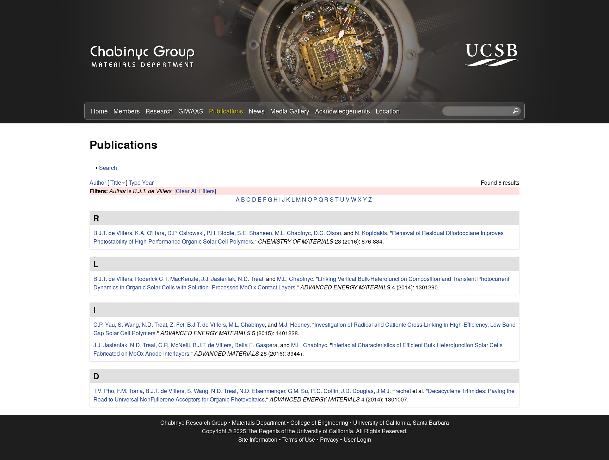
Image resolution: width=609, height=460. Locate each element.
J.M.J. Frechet (393, 391)
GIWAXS (190, 110)
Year (148, 182)
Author (98, 182)
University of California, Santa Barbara (401, 422)
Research (159, 110)
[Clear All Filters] (195, 191)
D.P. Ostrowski (185, 233)
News (257, 110)
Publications (226, 110)
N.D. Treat (250, 279)
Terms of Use (298, 439)
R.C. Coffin (324, 391)
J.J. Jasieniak (218, 279)
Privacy (329, 439)
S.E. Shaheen (254, 233)
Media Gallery (289, 110)
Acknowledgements (342, 110)
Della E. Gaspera (255, 345)
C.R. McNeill (174, 345)
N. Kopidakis (371, 233)
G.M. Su (298, 391)
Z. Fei (177, 324)
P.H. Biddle (220, 233)
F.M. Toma (130, 391)
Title (115, 182)
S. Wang (128, 324)
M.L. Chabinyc (293, 233)
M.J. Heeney (293, 324)
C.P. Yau (104, 324)
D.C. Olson (327, 233)
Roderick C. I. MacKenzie (166, 279)
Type (135, 182)
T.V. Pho (103, 391)
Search (108, 168)
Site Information (257, 439)
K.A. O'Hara (150, 233)
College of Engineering (319, 422)
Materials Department (258, 422)
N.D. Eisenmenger (262, 391)
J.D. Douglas (357, 391)
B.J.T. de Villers (112, 233)
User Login (357, 439)
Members (126, 110)
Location (388, 110)
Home (99, 110)
